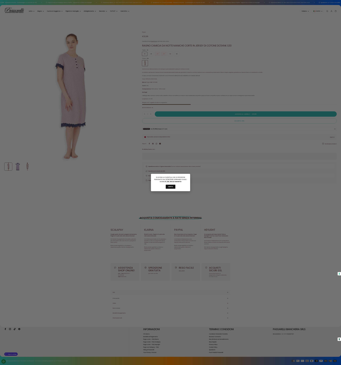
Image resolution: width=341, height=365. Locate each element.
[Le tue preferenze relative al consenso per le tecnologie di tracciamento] (339, 273)
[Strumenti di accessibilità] (339, 339)
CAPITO (170, 187)
